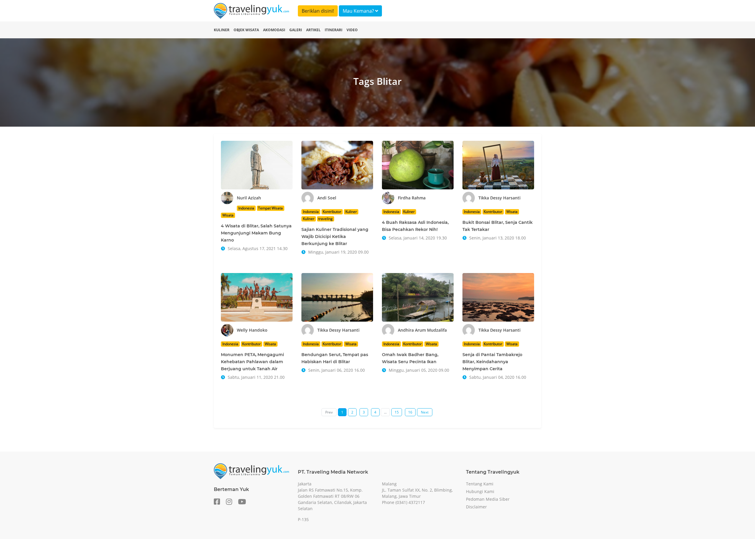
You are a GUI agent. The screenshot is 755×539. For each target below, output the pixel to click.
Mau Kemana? (359, 11)
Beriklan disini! (318, 11)
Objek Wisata (246, 29)
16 (410, 412)
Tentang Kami (479, 484)
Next (425, 412)
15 (397, 412)
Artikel (313, 29)
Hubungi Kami (480, 491)
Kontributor (332, 211)
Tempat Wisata (270, 208)
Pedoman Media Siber (488, 499)
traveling (325, 218)
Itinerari (333, 29)
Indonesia (246, 208)
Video (352, 29)
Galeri (295, 29)
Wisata (228, 215)
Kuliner (221, 29)
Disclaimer (476, 507)
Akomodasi (274, 29)
